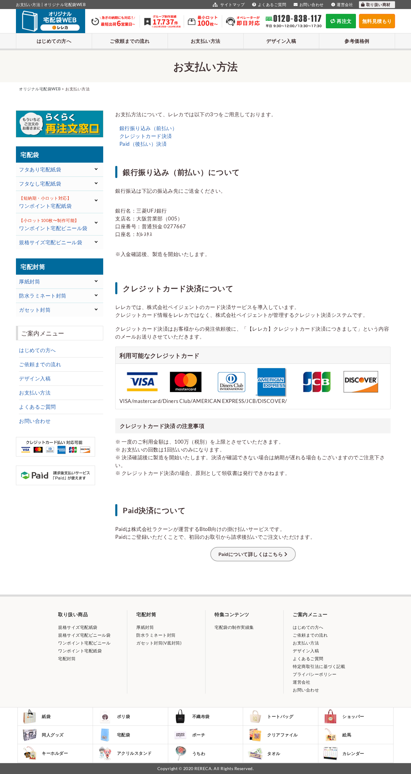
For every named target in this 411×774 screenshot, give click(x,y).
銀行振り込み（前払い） (147, 128)
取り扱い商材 (379, 4)
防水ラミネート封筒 (156, 635)
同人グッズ (53, 734)
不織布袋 (201, 716)
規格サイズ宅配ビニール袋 (84, 635)
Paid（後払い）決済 (142, 144)
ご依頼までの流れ (130, 41)
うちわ (199, 753)
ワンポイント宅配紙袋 (80, 650)
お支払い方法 (206, 41)
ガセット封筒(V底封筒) (158, 642)
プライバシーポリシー (314, 674)
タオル (273, 753)
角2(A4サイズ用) (40, 319)
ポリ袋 (123, 716)
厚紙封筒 (145, 627)
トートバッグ (280, 716)
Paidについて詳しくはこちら (250, 554)
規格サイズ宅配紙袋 (77, 627)
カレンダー (353, 753)
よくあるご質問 (272, 4)
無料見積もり (377, 21)
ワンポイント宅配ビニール (84, 642)
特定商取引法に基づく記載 (319, 666)
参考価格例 (357, 41)
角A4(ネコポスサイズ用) (49, 324)
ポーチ (199, 734)
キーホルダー (55, 753)
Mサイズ (30, 261)
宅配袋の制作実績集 (234, 627)
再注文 (344, 21)
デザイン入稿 (281, 41)
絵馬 (346, 734)
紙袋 (46, 716)
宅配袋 (123, 734)
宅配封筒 (67, 658)
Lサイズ (29, 266)
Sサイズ (29, 256)
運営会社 (345, 4)
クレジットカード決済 (145, 136)
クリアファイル (282, 734)
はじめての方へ (54, 41)
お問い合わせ (311, 4)
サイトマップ (232, 4)
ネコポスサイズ (38, 251)
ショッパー (353, 716)
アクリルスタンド (134, 753)
